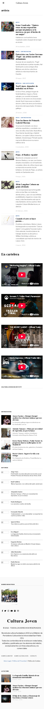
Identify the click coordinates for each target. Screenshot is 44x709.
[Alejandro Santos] (5, 495)
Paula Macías (15, 562)
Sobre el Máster (6, 656)
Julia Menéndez (16, 552)
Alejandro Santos (16, 492)
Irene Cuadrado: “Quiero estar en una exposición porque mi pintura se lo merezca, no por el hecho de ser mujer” (28, 29)
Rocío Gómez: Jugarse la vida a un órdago (25, 455)
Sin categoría (28, 83)
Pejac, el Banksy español (26, 155)
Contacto (33, 656)
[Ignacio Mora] (5, 525)
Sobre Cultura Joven (21, 656)
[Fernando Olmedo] (5, 515)
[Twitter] (5, 611)
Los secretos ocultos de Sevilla (21, 504)
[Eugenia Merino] (5, 545)
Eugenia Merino (16, 542)
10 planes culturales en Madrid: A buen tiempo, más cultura (26, 545)
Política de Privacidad (19, 661)
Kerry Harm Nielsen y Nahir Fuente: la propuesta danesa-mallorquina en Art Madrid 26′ (27, 443)
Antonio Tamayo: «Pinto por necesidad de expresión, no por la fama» (27, 430)
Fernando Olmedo (17, 512)
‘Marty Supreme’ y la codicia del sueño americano (27, 484)
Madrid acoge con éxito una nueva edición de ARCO (25, 565)
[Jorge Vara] (5, 475)
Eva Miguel (14, 532)
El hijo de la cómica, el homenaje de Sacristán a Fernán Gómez (26, 697)
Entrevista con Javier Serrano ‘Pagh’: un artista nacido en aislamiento (29, 56)
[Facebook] (2, 611)
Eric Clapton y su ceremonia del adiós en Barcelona (24, 555)
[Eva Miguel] (5, 535)
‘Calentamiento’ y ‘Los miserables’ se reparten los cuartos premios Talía (27, 515)
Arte (18, 22)
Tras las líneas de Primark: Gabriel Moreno (28, 121)
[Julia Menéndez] (5, 555)
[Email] (18, 611)
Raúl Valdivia (15, 482)
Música (18, 83)
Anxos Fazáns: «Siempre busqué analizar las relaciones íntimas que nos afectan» (27, 418)
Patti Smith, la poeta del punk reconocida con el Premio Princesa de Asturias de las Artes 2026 (26, 475)
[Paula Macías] (5, 565)
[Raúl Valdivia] (5, 485)
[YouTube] (11, 611)
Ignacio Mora (15, 522)
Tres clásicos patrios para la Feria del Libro (25, 524)
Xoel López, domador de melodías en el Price (27, 87)
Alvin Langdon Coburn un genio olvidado (27, 185)
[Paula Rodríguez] (5, 505)
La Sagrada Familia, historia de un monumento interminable (26, 535)
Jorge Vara (14, 472)
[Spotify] (14, 611)
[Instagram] (8, 611)
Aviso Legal (7, 661)
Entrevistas (26, 51)
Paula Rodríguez (16, 502)
